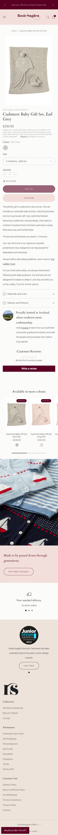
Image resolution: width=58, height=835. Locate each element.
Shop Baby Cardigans (18, 572)
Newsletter (8, 754)
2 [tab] (29, 610)
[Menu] (4, 17)
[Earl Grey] (5, 147)
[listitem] (29, 5)
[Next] (53, 5)
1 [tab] (26, 610)
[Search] (48, 17)
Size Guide (8, 749)
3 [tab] (32, 610)
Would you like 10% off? (15, 830)
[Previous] (5, 5)
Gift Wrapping (9, 739)
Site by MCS (8, 769)
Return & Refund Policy (14, 790)
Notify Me (29, 198)
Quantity (7, 170)
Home (14, 31)
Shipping (23, 137)
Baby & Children (10, 713)
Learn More (29, 666)
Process (24, 328)
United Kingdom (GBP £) (27, 824)
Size (5, 154)
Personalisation (10, 744)
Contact (7, 810)
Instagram (8, 759)
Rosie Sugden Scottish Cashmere (15, 110)
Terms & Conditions (12, 800)
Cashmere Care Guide (13, 733)
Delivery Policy (9, 784)
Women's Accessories (13, 708)
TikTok (6, 764)
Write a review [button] (29, 368)
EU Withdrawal (10, 795)
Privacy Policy (9, 805)
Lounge (6, 718)
